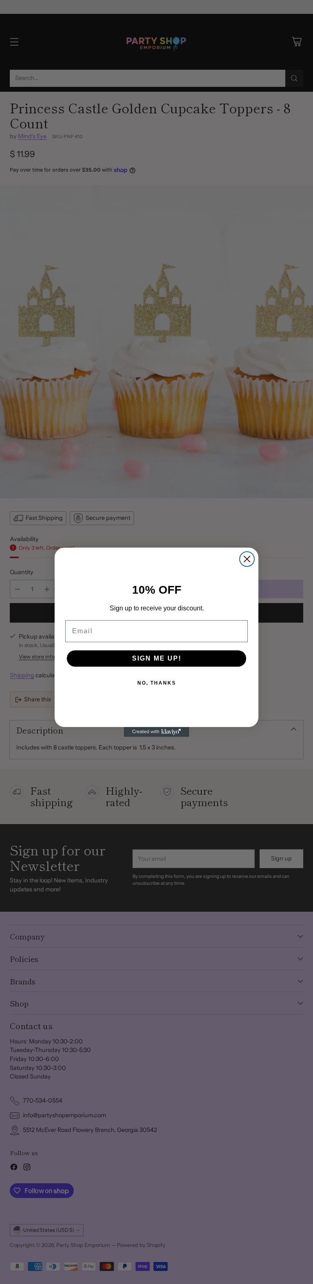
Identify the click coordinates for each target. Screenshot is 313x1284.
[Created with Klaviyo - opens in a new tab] (156, 732)
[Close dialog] (247, 559)
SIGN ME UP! (156, 658)
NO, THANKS (156, 683)
